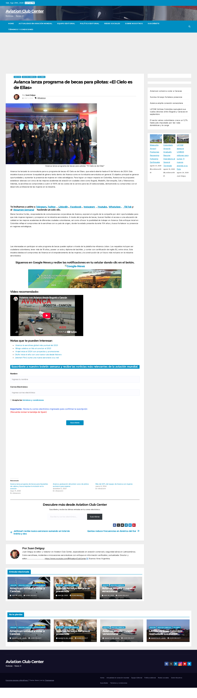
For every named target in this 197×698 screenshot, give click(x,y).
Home (11, 23)
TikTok (128, 206)
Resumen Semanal (23, 209)
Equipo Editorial (66, 23)
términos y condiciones (33, 400)
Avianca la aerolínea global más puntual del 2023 (36, 345)
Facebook (75, 206)
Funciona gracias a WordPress (17, 680)
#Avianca (41, 98)
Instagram (89, 206)
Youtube (102, 206)
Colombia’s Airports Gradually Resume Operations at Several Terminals (169, 155)
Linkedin (63, 206)
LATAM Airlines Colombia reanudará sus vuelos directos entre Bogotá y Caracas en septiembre (169, 111)
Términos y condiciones (20, 29)
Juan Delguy (30, 95)
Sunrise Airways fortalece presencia (73, 590)
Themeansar (49, 680)
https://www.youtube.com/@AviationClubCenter (65, 558)
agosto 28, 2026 (19, 638)
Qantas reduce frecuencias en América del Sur (111, 531)
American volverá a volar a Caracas (27, 590)
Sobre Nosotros (134, 23)
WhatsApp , (115, 206)
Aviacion (17, 77)
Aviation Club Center (25, 11)
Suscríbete (153, 23)
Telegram (41, 206)
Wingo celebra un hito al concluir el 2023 (33, 348)
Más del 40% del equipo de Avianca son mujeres (114, 484)
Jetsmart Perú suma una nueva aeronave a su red (37, 357)
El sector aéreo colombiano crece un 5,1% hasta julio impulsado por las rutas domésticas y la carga (169, 122)
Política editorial (89, 23)
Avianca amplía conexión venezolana (118, 590)
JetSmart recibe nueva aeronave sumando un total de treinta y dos (42, 532)
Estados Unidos (39, 585)
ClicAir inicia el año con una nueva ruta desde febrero (38, 354)
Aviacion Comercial (29, 77)
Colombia (41, 77)
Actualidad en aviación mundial (35, 23)
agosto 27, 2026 (158, 638)
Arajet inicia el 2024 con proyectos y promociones (37, 351)
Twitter (52, 206)
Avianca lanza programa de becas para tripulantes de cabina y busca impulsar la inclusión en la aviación (29, 486)
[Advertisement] (98, 50)
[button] (189, 26)
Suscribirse (95, 517)
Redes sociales (112, 23)
